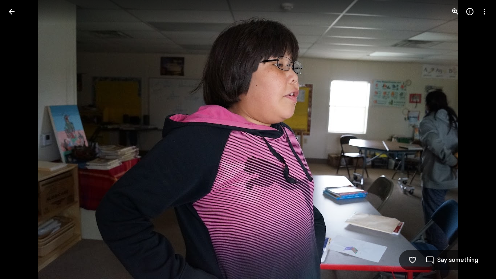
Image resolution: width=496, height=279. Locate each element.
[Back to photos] (11, 11)
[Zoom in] (455, 11)
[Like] (412, 260)
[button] (20, 139)
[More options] (484, 11)
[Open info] (470, 11)
